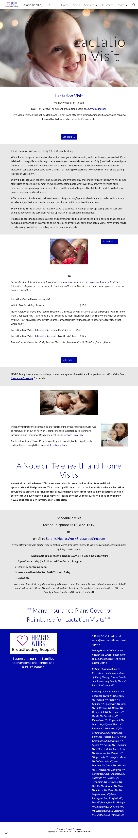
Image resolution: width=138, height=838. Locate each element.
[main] (99, 48)
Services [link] (89, 4)
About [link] (76, 4)
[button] (134, 5)
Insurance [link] (107, 4)
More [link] (121, 4)
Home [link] (64, 4)
